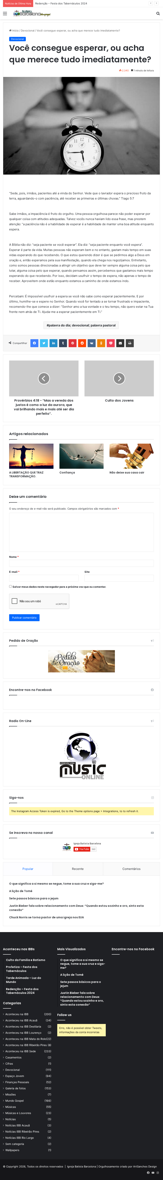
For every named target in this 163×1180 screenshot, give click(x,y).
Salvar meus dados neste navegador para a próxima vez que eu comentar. (59, 586)
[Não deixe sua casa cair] (132, 456)
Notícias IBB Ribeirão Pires (22, 1131)
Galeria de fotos (15, 1088)
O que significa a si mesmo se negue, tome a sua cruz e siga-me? (56, 884)
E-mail (14, 571)
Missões (10, 1094)
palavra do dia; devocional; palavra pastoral (82, 325)
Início (15, 30)
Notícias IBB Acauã (17, 1125)
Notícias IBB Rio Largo (19, 1137)
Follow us (64, 1015)
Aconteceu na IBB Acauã (21, 1020)
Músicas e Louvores (18, 1113)
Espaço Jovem (14, 1076)
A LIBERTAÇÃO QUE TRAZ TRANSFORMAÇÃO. (26, 474)
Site (87, 571)
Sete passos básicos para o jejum (33, 898)
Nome (14, 556)
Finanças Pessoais (17, 1082)
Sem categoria (14, 1144)
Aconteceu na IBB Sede (20, 1051)
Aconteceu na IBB (16, 1014)
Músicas (10, 1106)
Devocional (27, 30)
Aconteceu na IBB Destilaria (23, 1026)
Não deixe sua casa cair (127, 473)
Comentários (131, 869)
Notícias (10, 1119)
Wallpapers (12, 1150)
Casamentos (13, 1057)
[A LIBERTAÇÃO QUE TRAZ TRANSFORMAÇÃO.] (31, 456)
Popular (27, 869)
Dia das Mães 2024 (47, 3)
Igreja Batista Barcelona (81, 1166)
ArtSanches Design (145, 1166)
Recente (78, 869)
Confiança (67, 473)
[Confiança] (81, 456)
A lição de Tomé (20, 891)
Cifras (9, 1063)
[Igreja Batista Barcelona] (32, 13)
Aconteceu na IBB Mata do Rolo (25, 1038)
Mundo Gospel (14, 1100)
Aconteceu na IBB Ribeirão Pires (26, 1045)
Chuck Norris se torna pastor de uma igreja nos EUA (46, 917)
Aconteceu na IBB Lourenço (23, 1032)
